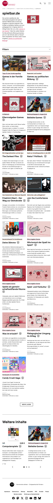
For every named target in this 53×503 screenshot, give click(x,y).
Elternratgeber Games (13, 117)
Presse (47, 491)
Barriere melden (18, 494)
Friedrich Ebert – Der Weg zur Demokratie (12, 199)
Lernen (3, 8)
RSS (36, 491)
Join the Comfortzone (37, 198)
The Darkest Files (10, 156)
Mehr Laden (26, 404)
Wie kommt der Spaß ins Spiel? (38, 243)
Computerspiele (10, 446)
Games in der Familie (12, 76)
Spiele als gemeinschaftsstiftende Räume (13, 287)
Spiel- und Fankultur (37, 287)
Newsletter (30, 491)
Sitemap (23, 491)
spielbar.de (38, 8)
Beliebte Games (35, 117)
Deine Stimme (9, 242)
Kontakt (41, 491)
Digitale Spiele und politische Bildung (25, 8)
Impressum (7, 491)
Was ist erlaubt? (10, 333)
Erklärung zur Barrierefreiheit (31, 494)
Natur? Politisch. (35, 156)
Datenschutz (15, 491)
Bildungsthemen (11, 8)
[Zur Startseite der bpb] (8, 5)
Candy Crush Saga (11, 378)
